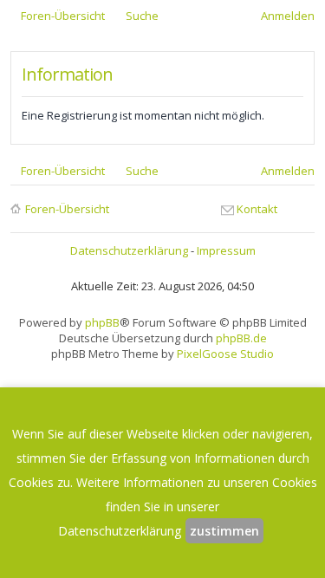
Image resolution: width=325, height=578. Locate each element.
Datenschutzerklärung (129, 250)
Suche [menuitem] (142, 15)
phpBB (102, 322)
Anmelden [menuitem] (288, 15)
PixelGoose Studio (225, 353)
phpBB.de (241, 338)
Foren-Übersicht (67, 209)
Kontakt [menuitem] (257, 209)
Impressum (226, 250)
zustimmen (224, 531)
